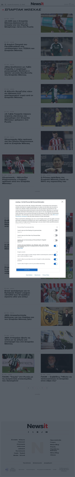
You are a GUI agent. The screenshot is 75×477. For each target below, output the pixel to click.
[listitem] (37, 227)
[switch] (56, 230)
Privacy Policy (46, 275)
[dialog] (37, 238)
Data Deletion (29, 275)
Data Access (37, 275)
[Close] (62, 202)
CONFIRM (27, 269)
